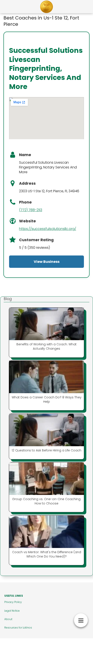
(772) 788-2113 (30, 209)
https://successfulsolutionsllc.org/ (47, 228)
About (8, 619)
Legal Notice (12, 610)
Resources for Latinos (18, 627)
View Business (46, 261)
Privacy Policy (13, 602)
